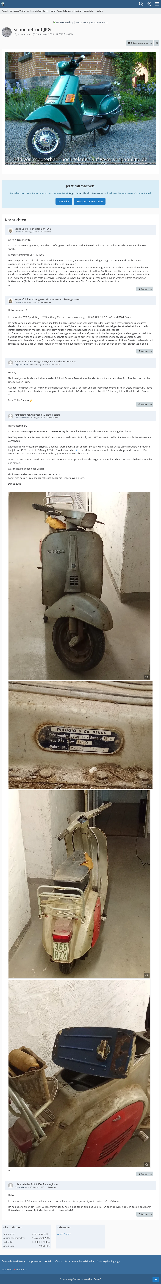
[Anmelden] (149, 4)
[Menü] (157, 4)
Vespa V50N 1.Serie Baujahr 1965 (33, 228)
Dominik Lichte (21, 1187)
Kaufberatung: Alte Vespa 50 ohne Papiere (37, 414)
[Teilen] (156, 43)
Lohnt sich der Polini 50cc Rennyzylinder (36, 1184)
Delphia (18, 231)
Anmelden (63, 201)
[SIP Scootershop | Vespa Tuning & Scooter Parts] (80, 22)
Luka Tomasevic (22, 417)
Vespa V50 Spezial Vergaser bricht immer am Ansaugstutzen (47, 299)
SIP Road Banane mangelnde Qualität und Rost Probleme (45, 361)
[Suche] (141, 4)
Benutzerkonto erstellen (90, 201)
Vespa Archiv (64, 1234)
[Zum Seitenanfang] (156, 1279)
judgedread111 (21, 364)
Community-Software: (80, 1279)
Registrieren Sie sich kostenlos (86, 193)
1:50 (75, 450)
